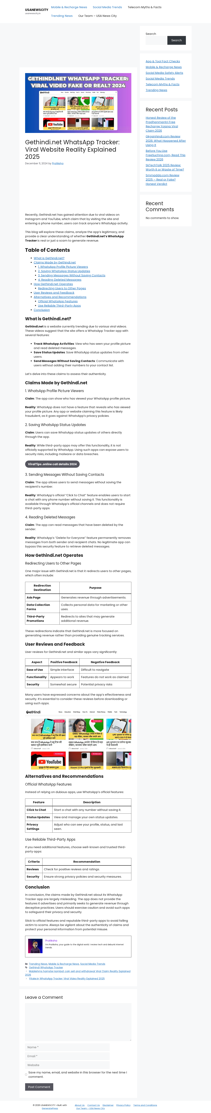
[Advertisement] (78, 46)
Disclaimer (108, 1105)
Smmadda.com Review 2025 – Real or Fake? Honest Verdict (162, 179)
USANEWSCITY (36, 10)
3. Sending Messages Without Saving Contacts (71, 275)
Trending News (62, 16)
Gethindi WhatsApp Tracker (46, 967)
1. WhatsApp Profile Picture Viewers (63, 267)
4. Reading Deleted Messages (59, 280)
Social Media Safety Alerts (164, 73)
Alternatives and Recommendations (60, 297)
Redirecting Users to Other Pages (62, 288)
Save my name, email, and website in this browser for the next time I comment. (77, 1074)
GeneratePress (50, 1108)
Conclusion (42, 310)
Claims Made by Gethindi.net (55, 262)
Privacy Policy (123, 1105)
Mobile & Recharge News (69, 7)
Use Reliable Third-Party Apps (59, 306)
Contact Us (93, 1105)
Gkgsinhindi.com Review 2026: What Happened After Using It (166, 140)
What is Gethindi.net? (49, 258)
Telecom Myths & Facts (144, 7)
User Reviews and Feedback (54, 293)
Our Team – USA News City (97, 16)
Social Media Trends (107, 7)
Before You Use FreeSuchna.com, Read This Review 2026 (165, 155)
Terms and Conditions (145, 1105)
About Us (80, 1105)
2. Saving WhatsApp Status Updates (64, 271)
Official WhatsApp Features (58, 301)
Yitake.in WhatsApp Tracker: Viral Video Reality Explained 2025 (67, 978)
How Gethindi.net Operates (53, 284)
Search (151, 34)
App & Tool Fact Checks (163, 61)
